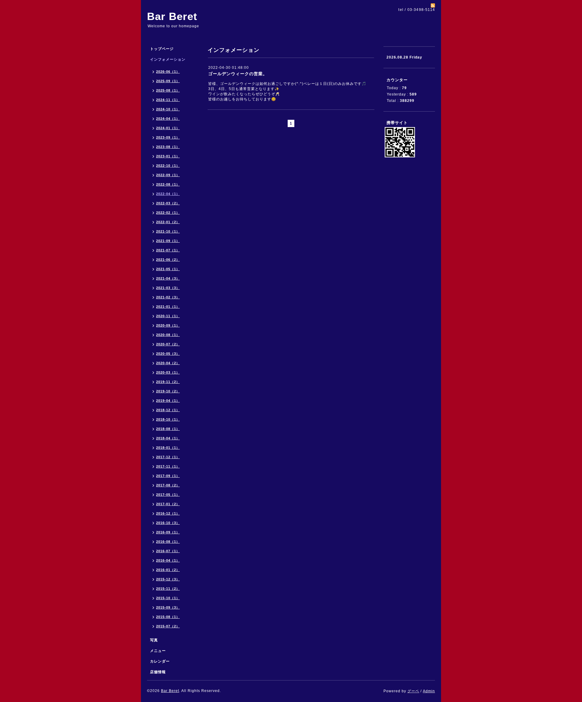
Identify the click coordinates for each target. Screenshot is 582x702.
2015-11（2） (168, 588)
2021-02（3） (168, 297)
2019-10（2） (168, 391)
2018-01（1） (168, 447)
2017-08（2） (168, 485)
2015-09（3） (168, 607)
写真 (154, 640)
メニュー (158, 651)
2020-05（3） (168, 353)
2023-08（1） (168, 147)
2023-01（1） (168, 156)
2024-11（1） (168, 100)
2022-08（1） (168, 184)
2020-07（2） (168, 344)
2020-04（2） (168, 363)
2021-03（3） (168, 288)
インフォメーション (168, 59)
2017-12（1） (168, 457)
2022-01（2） (168, 222)
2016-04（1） (168, 560)
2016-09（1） (168, 532)
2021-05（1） (168, 269)
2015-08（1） (168, 617)
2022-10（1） (168, 165)
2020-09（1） (168, 325)
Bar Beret (172, 16)
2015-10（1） (168, 598)
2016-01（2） (168, 570)
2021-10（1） (168, 231)
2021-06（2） (168, 259)
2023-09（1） (168, 137)
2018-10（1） (168, 419)
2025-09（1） (168, 81)
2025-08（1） (168, 90)
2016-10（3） (168, 523)
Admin (429, 691)
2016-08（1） (168, 541)
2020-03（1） (168, 372)
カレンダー (160, 661)
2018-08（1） (168, 429)
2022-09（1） (168, 175)
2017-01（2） (168, 504)
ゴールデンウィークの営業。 (237, 73)
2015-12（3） (168, 579)
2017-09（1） (168, 476)
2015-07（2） (168, 626)
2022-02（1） (168, 212)
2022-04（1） (168, 194)
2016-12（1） (168, 513)
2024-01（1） (168, 128)
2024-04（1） (168, 118)
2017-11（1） (168, 466)
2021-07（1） (168, 250)
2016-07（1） (168, 551)
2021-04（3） (168, 278)
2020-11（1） (168, 316)
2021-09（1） (168, 241)
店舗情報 (158, 672)
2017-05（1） (168, 494)
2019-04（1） (168, 400)
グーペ (413, 691)
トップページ (162, 49)
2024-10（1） (168, 109)
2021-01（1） (168, 306)
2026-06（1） (168, 71)
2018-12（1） (168, 410)
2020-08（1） (168, 335)
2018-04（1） (168, 438)
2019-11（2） (168, 382)
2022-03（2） (168, 203)
